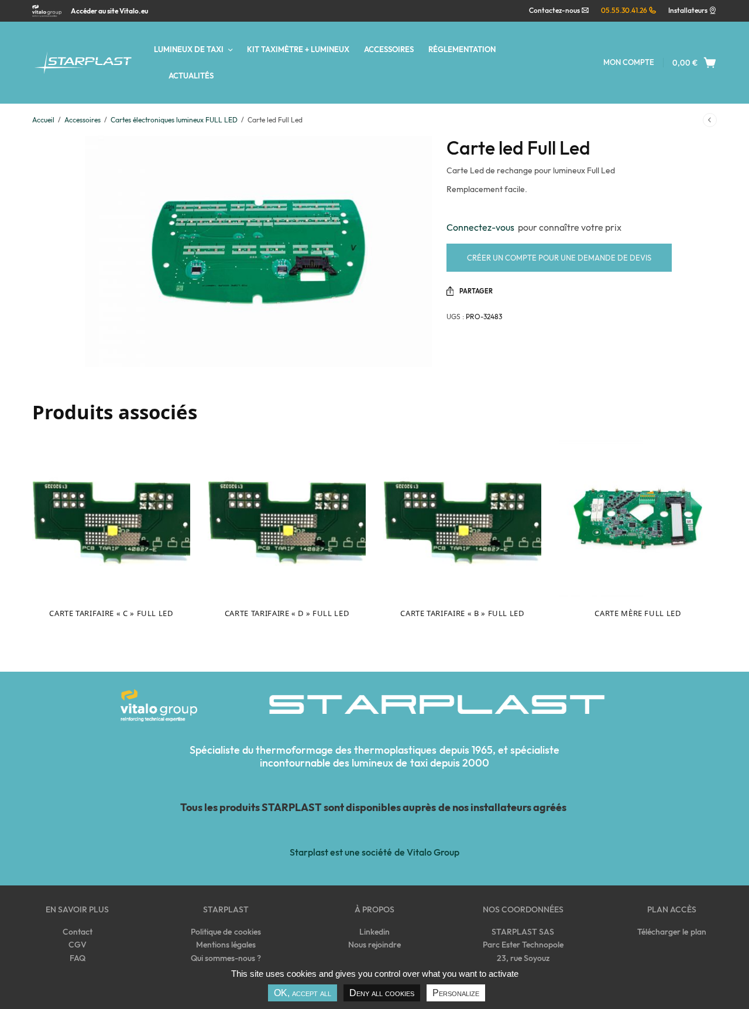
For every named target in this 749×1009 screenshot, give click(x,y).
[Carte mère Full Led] (638, 518)
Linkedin (374, 931)
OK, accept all (302, 993)
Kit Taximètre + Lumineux (298, 49)
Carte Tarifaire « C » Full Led (111, 613)
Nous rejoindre (374, 944)
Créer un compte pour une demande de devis (559, 257)
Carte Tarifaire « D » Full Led (287, 613)
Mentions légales (226, 944)
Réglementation (462, 49)
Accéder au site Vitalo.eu (109, 11)
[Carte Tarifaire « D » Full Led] (287, 518)
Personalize (455, 993)
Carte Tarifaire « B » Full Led (462, 613)
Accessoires (389, 49)
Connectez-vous (482, 227)
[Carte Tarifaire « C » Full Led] (111, 518)
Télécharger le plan (671, 931)
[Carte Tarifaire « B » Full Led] (462, 518)
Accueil (43, 119)
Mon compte (628, 62)
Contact (77, 931)
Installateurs (687, 10)
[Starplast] (82, 63)
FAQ (77, 958)
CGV (77, 944)
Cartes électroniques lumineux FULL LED (174, 119)
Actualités (191, 75)
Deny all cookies (381, 993)
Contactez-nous (555, 10)
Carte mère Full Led (638, 613)
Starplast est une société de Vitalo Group (374, 852)
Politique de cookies (225, 931)
